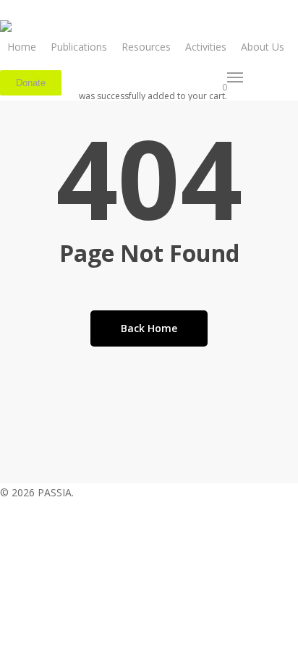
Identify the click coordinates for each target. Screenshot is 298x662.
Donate (31, 82)
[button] (235, 77)
